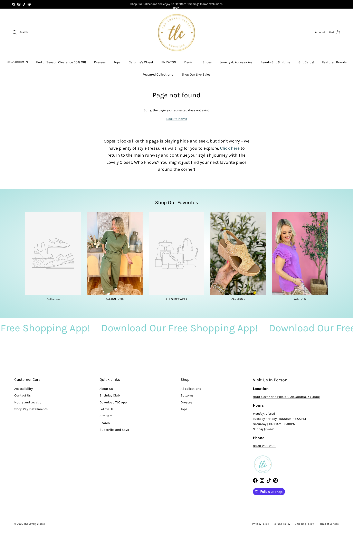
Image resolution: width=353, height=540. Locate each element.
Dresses (100, 62)
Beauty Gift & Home (275, 62)
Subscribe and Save (114, 430)
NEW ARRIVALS (17, 62)
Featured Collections (158, 74)
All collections (191, 389)
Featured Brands (334, 62)
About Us (106, 389)
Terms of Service (328, 523)
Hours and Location (29, 402)
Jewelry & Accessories (236, 62)
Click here (230, 148)
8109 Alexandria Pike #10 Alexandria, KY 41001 (286, 397)
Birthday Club (109, 395)
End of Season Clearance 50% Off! (61, 62)
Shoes (207, 62)
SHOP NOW (190, 4)
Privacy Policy (260, 523)
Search (104, 423)
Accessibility (23, 389)
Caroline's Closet (141, 62)
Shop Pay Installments (31, 409)
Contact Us (22, 395)
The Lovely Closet (34, 523)
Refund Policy (282, 523)
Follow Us (106, 409)
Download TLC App (113, 402)
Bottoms (187, 395)
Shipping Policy (304, 523)
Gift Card (106, 416)
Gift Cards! (306, 62)
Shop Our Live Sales (195, 74)
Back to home (176, 119)
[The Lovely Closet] (176, 32)
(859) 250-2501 (264, 446)
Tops (117, 62)
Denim (189, 62)
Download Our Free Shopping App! (140, 328)
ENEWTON (168, 62)
